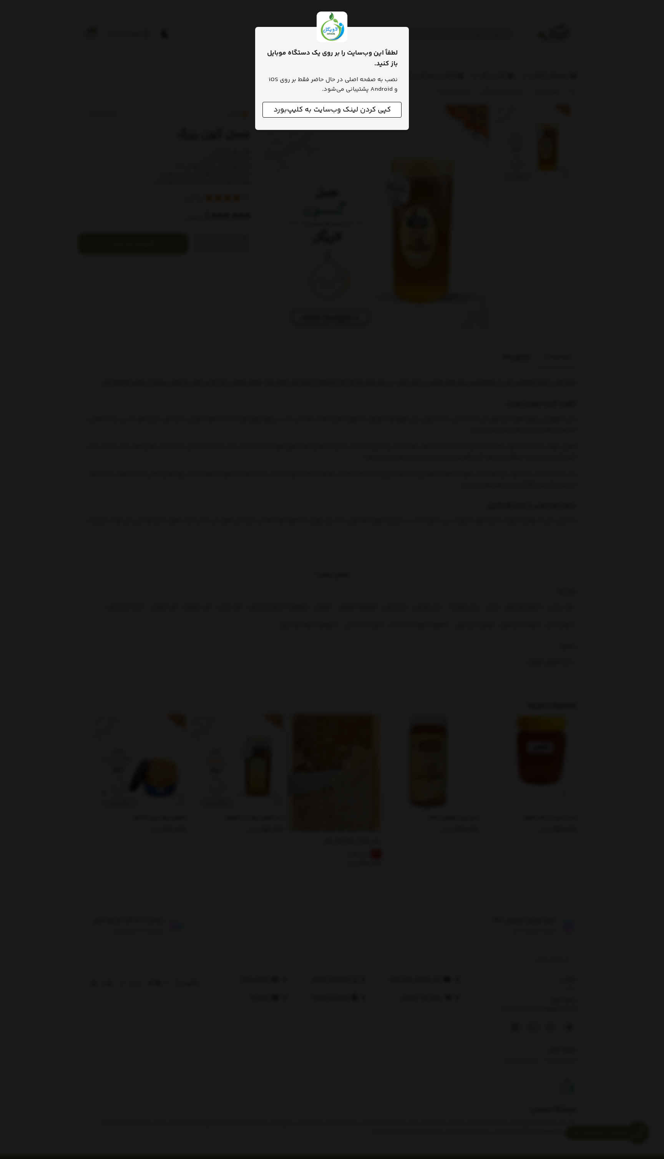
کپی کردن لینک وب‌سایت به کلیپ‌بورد (332, 109)
